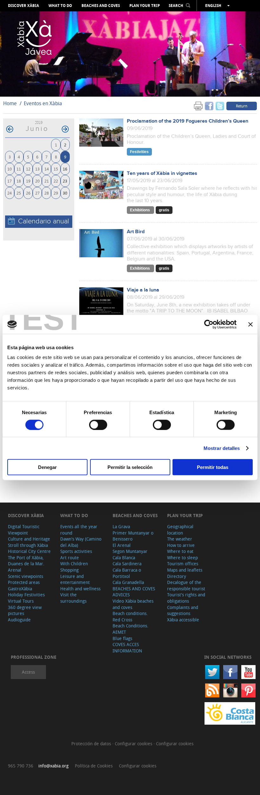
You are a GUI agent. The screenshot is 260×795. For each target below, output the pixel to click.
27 (37, 193)
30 (65, 193)
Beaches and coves (100, 6)
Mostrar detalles (222, 448)
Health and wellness (80, 589)
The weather (179, 539)
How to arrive (181, 545)
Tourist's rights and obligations (186, 598)
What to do (60, 6)
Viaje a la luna (143, 290)
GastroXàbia (20, 589)
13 (37, 168)
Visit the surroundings (73, 598)
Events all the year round (78, 529)
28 (46, 193)
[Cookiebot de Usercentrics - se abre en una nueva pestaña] (209, 324)
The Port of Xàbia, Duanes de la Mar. (26, 561)
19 (28, 180)
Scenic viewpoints (25, 576)
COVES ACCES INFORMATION (127, 647)
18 (18, 180)
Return (241, 105)
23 (65, 180)
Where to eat (180, 551)
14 (46, 168)
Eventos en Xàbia (43, 103)
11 (18, 168)
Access (28, 672)
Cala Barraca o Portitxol (127, 573)
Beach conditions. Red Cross (130, 616)
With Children (74, 564)
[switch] (98, 425)
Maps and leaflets (184, 570)
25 (18, 193)
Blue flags (122, 638)
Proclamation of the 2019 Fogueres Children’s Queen (187, 121)
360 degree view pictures (25, 610)
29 (56, 193)
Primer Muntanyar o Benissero (133, 536)
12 (28, 168)
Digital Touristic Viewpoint (23, 529)
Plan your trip (144, 6)
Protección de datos (91, 744)
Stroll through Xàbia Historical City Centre (29, 548)
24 (9, 193)
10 (9, 168)
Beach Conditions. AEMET (130, 629)
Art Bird (136, 232)
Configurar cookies (134, 744)
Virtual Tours (21, 601)
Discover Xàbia (23, 6)
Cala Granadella (128, 582)
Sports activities (76, 551)
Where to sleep (182, 558)
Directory (176, 576)
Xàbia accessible (183, 620)
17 (9, 180)
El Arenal (122, 545)
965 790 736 (20, 766)
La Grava (121, 526)
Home (10, 103)
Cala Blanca (124, 558)
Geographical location (180, 529)
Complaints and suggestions (182, 610)
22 (56, 180)
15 (56, 168)
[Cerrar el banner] (250, 324)
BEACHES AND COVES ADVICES (134, 592)
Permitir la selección (130, 467)
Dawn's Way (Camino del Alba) (80, 542)
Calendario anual (43, 221)
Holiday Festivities (26, 595)
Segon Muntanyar (130, 551)
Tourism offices (182, 564)
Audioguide (19, 620)
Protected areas (24, 582)
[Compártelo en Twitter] (220, 105)
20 (37, 180)
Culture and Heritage (29, 539)
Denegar (47, 467)
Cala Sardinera (127, 564)
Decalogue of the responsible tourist (186, 585)
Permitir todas (212, 467)
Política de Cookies (94, 766)
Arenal (14, 570)
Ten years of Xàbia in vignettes (162, 173)
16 (65, 168)
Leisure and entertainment (75, 579)
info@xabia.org (53, 766)
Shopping (69, 570)
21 (46, 180)
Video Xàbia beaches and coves (133, 604)
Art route (69, 558)
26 (28, 193)
